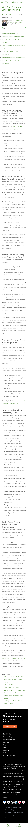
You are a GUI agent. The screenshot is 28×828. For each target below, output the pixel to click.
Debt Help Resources (11, 15)
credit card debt (17, 126)
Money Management (18, 20)
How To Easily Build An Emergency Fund (13, 57)
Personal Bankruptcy (9, 739)
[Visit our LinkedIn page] (15, 802)
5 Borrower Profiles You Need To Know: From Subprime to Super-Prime (13, 679)
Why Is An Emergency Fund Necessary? (13, 36)
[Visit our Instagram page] (23, 802)
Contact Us (6, 750)
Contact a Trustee (10, 727)
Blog (4, 745)
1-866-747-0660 (13, 716)
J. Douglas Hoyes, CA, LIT (15, 22)
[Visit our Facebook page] (4, 802)
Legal (13, 818)
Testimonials (6, 753)
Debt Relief (6, 742)
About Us (5, 747)
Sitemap (20, 818)
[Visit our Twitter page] (8, 802)
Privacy (7, 818)
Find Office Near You (9, 755)
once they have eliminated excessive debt (14, 658)
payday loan (16, 129)
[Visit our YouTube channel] (19, 802)
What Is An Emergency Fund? (10, 33)
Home (3, 15)
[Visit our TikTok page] (12, 802)
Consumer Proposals (9, 737)
